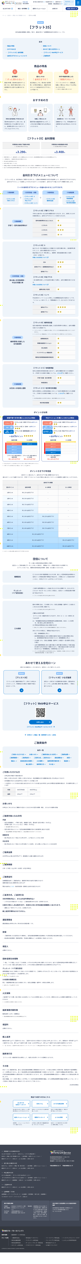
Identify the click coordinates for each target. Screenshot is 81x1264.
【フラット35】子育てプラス (11, 199)
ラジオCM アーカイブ (7, 1196)
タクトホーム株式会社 (17, 1245)
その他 (51, 764)
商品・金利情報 (22, 8)
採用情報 (50, 3)
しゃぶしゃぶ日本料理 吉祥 (69, 1240)
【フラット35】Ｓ (30, 196)
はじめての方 (7, 8)
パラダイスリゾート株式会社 (33, 1245)
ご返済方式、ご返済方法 (42, 758)
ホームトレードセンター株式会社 (34, 1243)
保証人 (13, 761)
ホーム (4, 15)
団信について (47, 46)
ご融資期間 (13, 758)
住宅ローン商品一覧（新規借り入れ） (17, 15)
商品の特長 (10, 46)
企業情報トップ (5, 1194)
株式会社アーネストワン (32, 1238)
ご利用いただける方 (17, 754)
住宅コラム (40, 1104)
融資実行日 (40, 764)
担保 (68, 758)
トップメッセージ (15, 1194)
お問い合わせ (71, 8)
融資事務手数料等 (53, 761)
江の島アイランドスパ (51, 1245)
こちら (59, 373)
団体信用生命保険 (26, 761)
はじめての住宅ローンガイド (21, 1103)
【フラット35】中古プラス (29, 199)
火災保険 (39, 761)
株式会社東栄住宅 (16, 1243)
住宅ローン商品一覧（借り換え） (17, 1166)
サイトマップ (17, 1196)
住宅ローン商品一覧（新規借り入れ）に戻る (41, 735)
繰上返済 (29, 764)
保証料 (66, 761)
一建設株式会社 (15, 1238)
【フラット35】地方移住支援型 (71, 202)
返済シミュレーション (39, 8)
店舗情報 (14, 1180)
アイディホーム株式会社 (32, 1240)
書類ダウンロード (68, 4)
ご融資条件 (46, 56)
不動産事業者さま (68, 1)
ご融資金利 (25, 758)
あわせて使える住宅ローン (51, 49)
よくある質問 (59, 1117)
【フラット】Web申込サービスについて (39, 727)
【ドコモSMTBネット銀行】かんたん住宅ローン (14, 1177)
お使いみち (33, 754)
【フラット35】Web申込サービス (21, 1175)
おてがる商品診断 (59, 1104)
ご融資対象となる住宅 (48, 754)
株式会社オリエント (51, 1243)
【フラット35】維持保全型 (51, 199)
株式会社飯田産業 (16, 1240)
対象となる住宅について (40, 257)
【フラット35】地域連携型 (71, 197)
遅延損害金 (58, 758)
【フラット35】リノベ (31, 203)
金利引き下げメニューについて (17, 56)
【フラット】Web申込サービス (53, 52)
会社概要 (24, 1194)
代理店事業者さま (57, 3)
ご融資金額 (64, 754)
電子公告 (37, 1194)
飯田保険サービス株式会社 (18, 1235)
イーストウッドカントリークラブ (70, 1238)
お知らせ (55, 8)
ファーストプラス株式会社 (52, 1240)
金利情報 (25, 1156)
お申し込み (40, 722)
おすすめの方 (11, 49)
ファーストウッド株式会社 (52, 1238)
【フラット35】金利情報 (15, 52)
